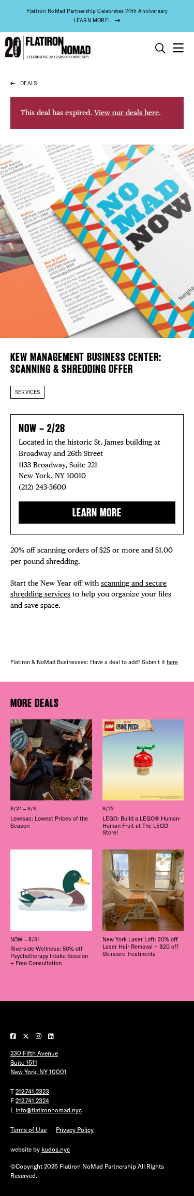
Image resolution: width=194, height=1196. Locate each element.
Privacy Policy (75, 1130)
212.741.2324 (32, 1101)
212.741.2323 (32, 1091)
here (172, 662)
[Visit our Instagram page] (39, 1036)
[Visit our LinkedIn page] (51, 1036)
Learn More (97, 513)
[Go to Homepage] (46, 48)
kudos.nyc (55, 1149)
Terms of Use (28, 1130)
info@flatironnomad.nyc (49, 1110)
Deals (28, 83)
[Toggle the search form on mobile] (160, 48)
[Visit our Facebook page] (14, 1036)
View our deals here (126, 112)
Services (27, 392)
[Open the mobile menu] (178, 48)
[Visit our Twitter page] (27, 1036)
